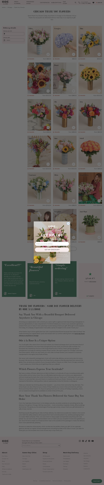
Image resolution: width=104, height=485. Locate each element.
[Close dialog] (68, 223)
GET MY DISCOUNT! (52, 250)
